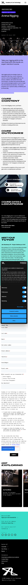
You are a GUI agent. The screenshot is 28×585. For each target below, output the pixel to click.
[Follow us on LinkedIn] (12, 535)
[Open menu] (25, 2)
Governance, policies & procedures (10, 557)
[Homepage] (11, 2)
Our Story (4, 549)
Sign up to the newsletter (8, 517)
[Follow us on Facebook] (9, 535)
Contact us (4, 528)
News (3, 551)
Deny (14, 320)
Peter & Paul (11, 580)
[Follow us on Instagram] (6, 535)
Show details (20, 306)
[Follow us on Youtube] (2, 535)
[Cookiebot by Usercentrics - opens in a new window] (20, 263)
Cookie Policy (4, 559)
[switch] (24, 292)
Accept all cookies (14, 311)
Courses (3, 546)
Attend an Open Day (7, 523)
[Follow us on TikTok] (15, 535)
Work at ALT (4, 561)
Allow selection (14, 316)
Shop (2, 563)
